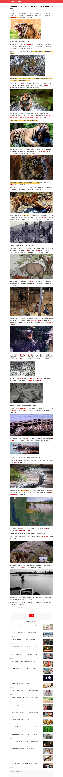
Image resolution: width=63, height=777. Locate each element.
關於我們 (11, 772)
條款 (17, 772)
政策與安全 (14, 772)
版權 (20, 772)
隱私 (18, 772)
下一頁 (31, 615)
